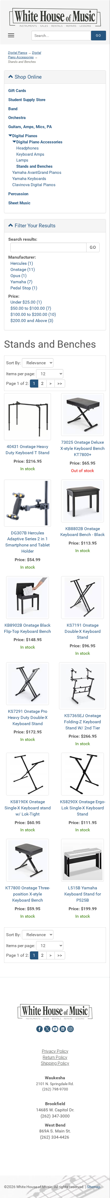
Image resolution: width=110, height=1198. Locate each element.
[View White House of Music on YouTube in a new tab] (55, 1028)
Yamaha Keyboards (29, 178)
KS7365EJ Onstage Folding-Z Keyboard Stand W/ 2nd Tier (82, 721)
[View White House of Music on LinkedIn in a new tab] (62, 1028)
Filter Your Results (34, 226)
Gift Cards (17, 90)
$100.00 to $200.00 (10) (33, 314)
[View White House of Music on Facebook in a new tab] (39, 1028)
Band (12, 108)
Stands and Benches (34, 166)
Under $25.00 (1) (26, 302)
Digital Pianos (17, 53)
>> (59, 383)
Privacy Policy (55, 1051)
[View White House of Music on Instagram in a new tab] (70, 1028)
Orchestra (17, 117)
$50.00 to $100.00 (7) (30, 308)
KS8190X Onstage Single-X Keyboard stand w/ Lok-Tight (28, 808)
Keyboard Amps (30, 154)
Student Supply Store (26, 99)
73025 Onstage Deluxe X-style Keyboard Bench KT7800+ (82, 448)
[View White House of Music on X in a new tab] (47, 1028)
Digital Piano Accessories (39, 142)
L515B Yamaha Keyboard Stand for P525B (82, 894)
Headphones (27, 148)
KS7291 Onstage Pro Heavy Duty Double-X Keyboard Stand (28, 717)
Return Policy (55, 1057)
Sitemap (93, 1187)
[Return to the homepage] (55, 17)
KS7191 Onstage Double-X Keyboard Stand (83, 631)
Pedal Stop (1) (23, 287)
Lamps (22, 160)
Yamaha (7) (21, 281)
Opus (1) (18, 275)
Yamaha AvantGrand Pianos (36, 172)
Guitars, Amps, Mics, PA (30, 126)
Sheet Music (19, 203)
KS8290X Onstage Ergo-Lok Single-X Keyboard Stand (82, 808)
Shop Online (27, 77)
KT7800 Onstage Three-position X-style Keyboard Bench (27, 894)
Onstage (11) (22, 269)
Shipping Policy (55, 1063)
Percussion (18, 194)
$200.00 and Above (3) (31, 320)
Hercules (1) (21, 263)
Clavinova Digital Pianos (34, 184)
